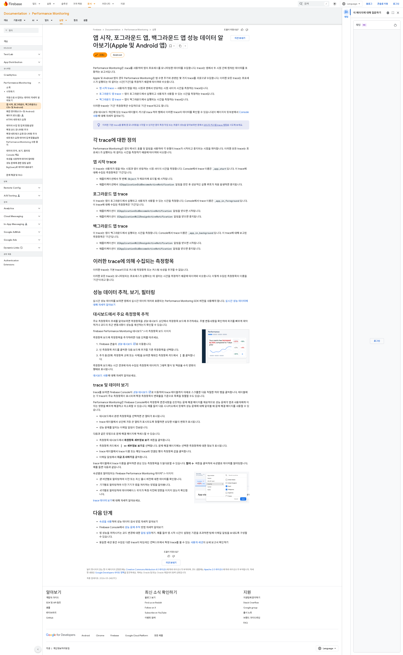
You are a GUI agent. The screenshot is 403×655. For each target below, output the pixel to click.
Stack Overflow (251, 602)
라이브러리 (51, 612)
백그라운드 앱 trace (110, 99)
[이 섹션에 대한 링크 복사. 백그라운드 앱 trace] (131, 226)
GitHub (49, 617)
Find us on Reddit (153, 602)
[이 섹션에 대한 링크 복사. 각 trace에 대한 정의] (139, 140)
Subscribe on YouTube (155, 612)
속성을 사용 (105, 521)
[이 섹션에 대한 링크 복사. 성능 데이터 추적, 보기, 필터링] (158, 293)
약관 (48, 648)
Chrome (100, 635)
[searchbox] (21, 30)
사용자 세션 (197, 542)
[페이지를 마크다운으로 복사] (180, 46)
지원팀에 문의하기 (251, 597)
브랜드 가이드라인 (251, 617)
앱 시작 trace (106, 88)
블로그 (369, 3)
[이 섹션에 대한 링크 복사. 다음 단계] (115, 513)
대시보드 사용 (100, 375)
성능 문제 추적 (132, 527)
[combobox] (313, 4)
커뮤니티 (106, 3)
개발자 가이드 (52, 597)
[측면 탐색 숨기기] (38, 649)
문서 (90, 3)
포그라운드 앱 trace (110, 94)
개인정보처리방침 (61, 648)
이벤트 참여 (150, 617)
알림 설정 (146, 533)
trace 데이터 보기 (102, 500)
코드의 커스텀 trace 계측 (215, 125)
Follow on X (150, 607)
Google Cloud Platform (136, 635)
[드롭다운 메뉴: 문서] (95, 4)
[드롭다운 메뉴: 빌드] (40, 4)
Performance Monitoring (50, 14)
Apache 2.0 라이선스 (213, 569)
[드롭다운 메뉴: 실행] (55, 4)
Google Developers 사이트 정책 (109, 572)
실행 (49, 3)
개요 (6, 20)
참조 (76, 20)
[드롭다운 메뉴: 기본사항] (25, 20)
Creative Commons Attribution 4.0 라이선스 (146, 569)
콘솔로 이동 (382, 3)
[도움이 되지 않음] (246, 29)
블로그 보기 (150, 597)
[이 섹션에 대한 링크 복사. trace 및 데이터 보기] (132, 385)
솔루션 (64, 3)
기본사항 (18, 20)
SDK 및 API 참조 (53, 602)
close (398, 13)
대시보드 (125, 344)
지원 (123, 3)
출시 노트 (247, 612)
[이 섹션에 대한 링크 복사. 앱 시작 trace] (119, 162)
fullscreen (393, 13)
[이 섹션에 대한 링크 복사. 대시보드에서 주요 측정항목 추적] (152, 314)
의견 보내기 (240, 38)
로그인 (396, 3)
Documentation (15, 14)
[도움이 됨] (242, 29)
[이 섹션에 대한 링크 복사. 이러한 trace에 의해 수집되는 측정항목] (177, 262)
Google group (250, 607)
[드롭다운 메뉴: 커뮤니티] (114, 4)
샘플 (85, 20)
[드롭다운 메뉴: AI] (38, 20)
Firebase (97, 29)
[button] (18, 54)
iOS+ (102, 55)
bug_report (388, 13)
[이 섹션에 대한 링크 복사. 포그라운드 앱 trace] (131, 194)
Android (117, 55)
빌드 (34, 3)
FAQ (245, 622)
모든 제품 (158, 635)
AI (33, 20)
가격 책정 (77, 3)
